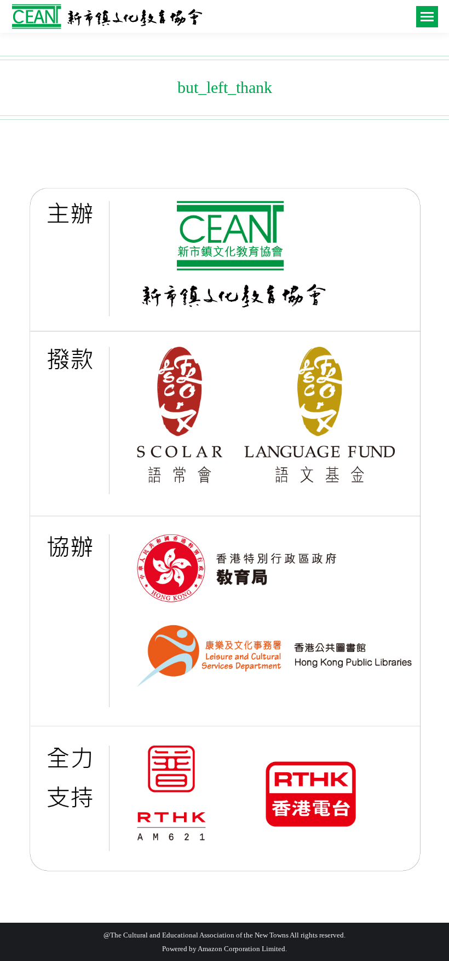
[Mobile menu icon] (427, 16)
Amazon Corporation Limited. (242, 949)
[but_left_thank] (224, 529)
